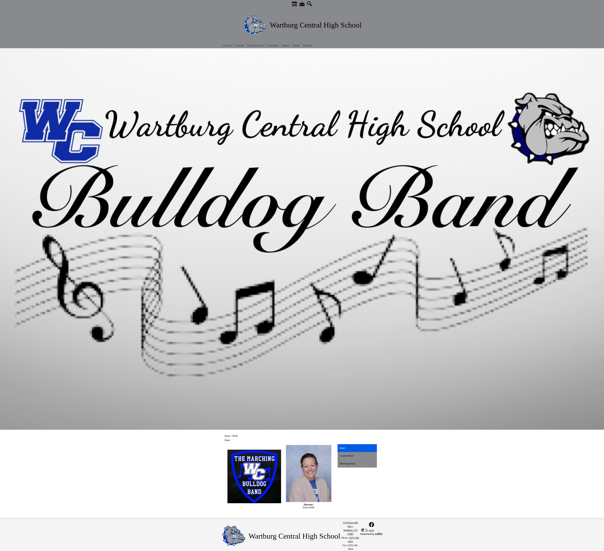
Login (367, 530)
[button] (227, 45)
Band (227, 435)
